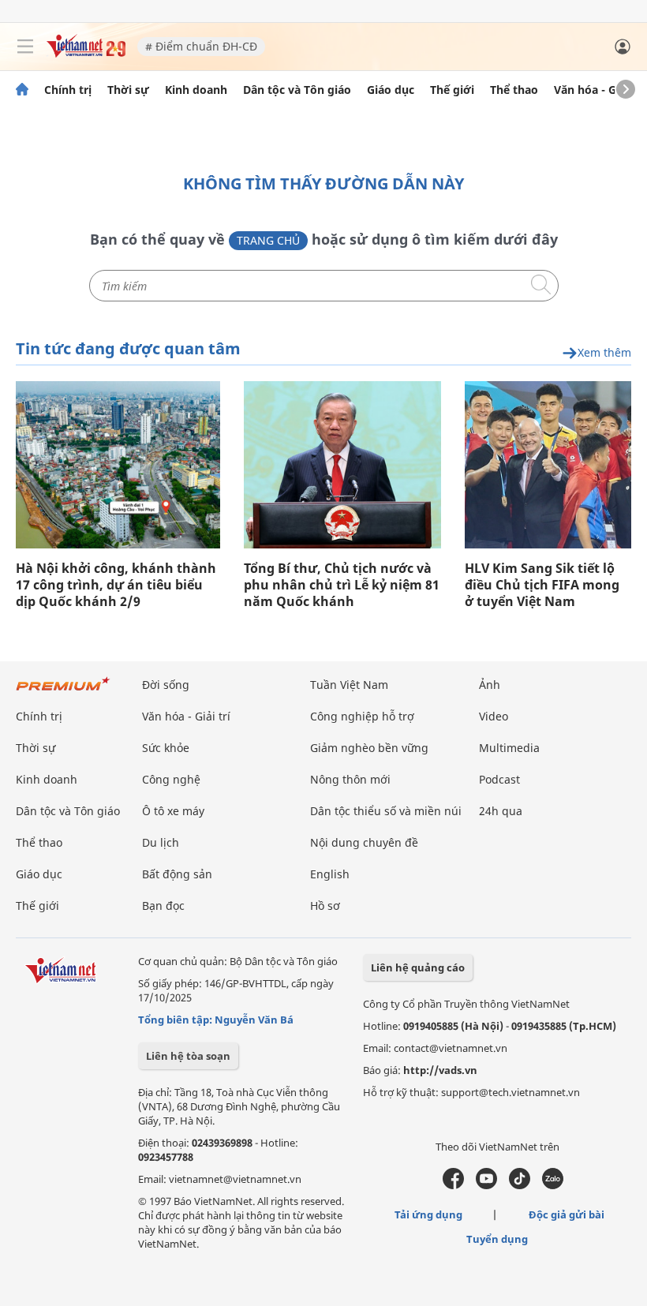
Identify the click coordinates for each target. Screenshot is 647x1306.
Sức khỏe (165, 747)
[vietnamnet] (86, 53)
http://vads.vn (440, 1070)
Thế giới (452, 89)
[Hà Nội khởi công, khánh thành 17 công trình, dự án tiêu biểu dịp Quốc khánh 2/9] (118, 464)
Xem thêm (604, 353)
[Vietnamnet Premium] (63, 691)
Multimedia (509, 747)
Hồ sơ (325, 905)
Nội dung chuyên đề (364, 842)
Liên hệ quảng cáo (418, 967)
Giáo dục (390, 89)
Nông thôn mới (350, 779)
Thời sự (128, 89)
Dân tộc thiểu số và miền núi (386, 810)
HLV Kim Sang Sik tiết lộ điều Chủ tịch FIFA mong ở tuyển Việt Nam (542, 585)
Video (493, 716)
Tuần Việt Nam (349, 684)
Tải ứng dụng (428, 1214)
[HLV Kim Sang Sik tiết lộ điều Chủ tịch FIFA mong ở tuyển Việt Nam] (548, 464)
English (330, 873)
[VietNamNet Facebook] (453, 1185)
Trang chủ (268, 240)
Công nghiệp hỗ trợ (362, 716)
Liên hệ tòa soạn (188, 1056)
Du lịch (160, 842)
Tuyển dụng (497, 1239)
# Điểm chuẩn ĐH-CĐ (201, 46)
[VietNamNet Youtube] (486, 1185)
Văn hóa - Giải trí (599, 89)
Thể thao (514, 89)
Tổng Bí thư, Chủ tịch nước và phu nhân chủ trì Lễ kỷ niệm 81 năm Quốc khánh (341, 585)
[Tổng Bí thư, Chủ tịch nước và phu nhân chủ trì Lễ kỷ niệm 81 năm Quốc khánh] (342, 464)
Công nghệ (171, 779)
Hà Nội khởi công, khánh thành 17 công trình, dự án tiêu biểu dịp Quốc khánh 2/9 (116, 585)
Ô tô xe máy (173, 810)
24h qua (500, 810)
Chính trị (68, 89)
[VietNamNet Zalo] (552, 1185)
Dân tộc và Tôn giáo (297, 89)
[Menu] (25, 46)
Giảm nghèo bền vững (369, 747)
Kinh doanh (196, 89)
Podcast (499, 779)
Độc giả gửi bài (566, 1214)
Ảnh (489, 684)
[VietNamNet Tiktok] (519, 1185)
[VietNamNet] (22, 90)
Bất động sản (177, 873)
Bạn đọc (163, 905)
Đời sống (165, 684)
